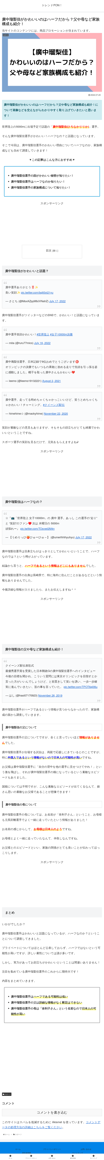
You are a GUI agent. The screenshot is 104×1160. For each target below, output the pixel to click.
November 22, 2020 (56, 413)
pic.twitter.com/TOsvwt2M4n (37, 528)
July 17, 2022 (57, 301)
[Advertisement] (52, 223)
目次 (48, 250)
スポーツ (7, 1094)
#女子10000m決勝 (61, 334)
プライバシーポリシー (52, 1149)
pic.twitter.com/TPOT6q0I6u (80, 687)
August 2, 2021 (51, 381)
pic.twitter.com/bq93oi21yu (37, 292)
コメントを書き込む (52, 1112)
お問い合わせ (86, 1149)
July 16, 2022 (42, 343)
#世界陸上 (43, 334)
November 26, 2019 (50, 695)
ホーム (18, 1149)
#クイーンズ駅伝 (54, 405)
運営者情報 (26, 1153)
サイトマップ (77, 1153)
